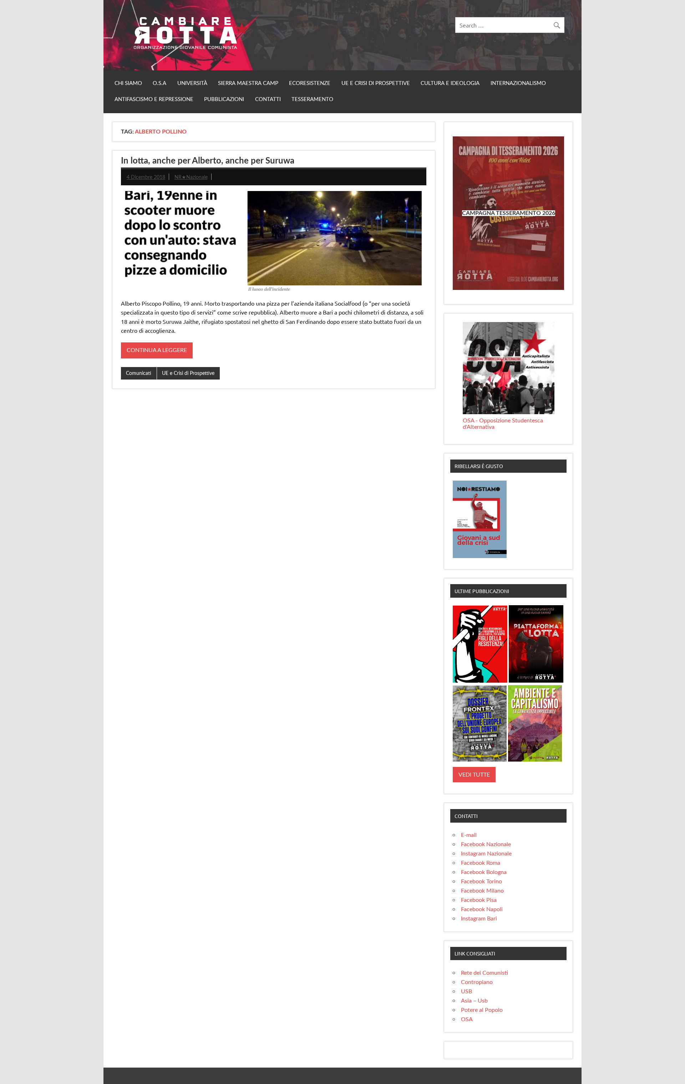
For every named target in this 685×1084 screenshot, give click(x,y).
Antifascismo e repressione (154, 99)
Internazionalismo (518, 83)
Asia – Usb (474, 1001)
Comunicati (138, 373)
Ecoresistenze (309, 83)
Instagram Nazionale (486, 854)
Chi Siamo (128, 83)
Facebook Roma (480, 863)
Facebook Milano (482, 891)
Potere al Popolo (482, 1010)
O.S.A (159, 83)
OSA (467, 1019)
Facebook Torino (481, 881)
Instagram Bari (479, 919)
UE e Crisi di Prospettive (375, 83)
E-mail (469, 835)
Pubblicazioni (224, 99)
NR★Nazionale (191, 177)
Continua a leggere (157, 350)
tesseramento (312, 99)
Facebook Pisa (479, 900)
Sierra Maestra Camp (248, 83)
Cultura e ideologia (450, 83)
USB (466, 991)
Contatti (268, 99)
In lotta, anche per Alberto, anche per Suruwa (207, 161)
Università (192, 83)
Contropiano (477, 982)
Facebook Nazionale (486, 844)
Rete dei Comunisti (484, 973)
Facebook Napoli (482, 909)
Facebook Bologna (484, 872)
